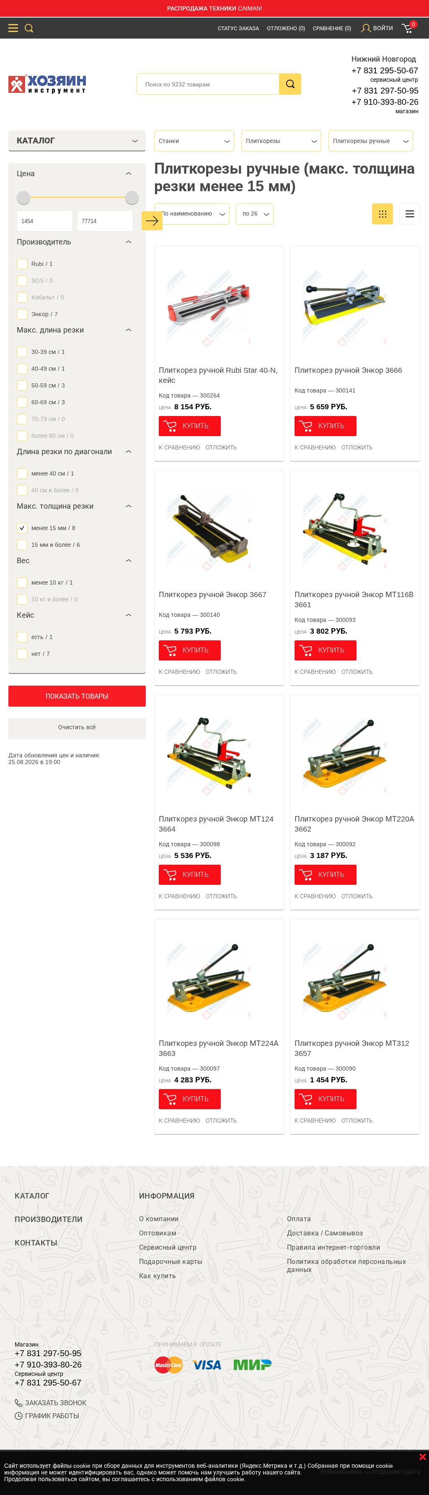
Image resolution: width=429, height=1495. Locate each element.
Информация (167, 1196)
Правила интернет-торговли (333, 1247)
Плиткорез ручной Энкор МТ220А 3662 (354, 824)
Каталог (32, 1196)
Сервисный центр (168, 1247)
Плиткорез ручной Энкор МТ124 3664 (216, 824)
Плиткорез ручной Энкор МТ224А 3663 (219, 1048)
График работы (52, 1416)
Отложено (286, 28)
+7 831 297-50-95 (385, 90)
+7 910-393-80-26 (385, 102)
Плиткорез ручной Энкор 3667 (212, 594)
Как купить (157, 1275)
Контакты (36, 1243)
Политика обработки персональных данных (346, 1265)
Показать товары (77, 696)
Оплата (299, 1218)
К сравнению (179, 447)
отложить (221, 447)
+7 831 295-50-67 (384, 70)
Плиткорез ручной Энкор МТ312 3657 (352, 1048)
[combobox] (194, 140)
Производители (49, 1219)
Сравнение (332, 28)
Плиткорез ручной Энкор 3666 (348, 370)
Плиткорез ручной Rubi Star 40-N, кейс (218, 375)
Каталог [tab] (36, 140)
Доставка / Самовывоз (325, 1233)
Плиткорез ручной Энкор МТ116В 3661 (354, 599)
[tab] (77, 173)
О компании (159, 1218)
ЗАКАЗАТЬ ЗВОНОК (55, 1403)
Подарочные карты (171, 1261)
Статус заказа (238, 28)
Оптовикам (158, 1233)
